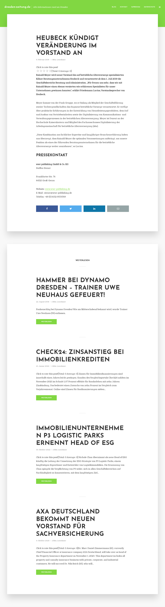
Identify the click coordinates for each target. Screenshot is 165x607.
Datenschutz (149, 7)
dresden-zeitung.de (17, 7)
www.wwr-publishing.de (57, 189)
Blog (114, 7)
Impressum (135, 7)
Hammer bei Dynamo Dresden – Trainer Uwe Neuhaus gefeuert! (78, 287)
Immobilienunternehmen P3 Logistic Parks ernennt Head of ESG (80, 435)
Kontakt (123, 7)
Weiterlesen (46, 321)
